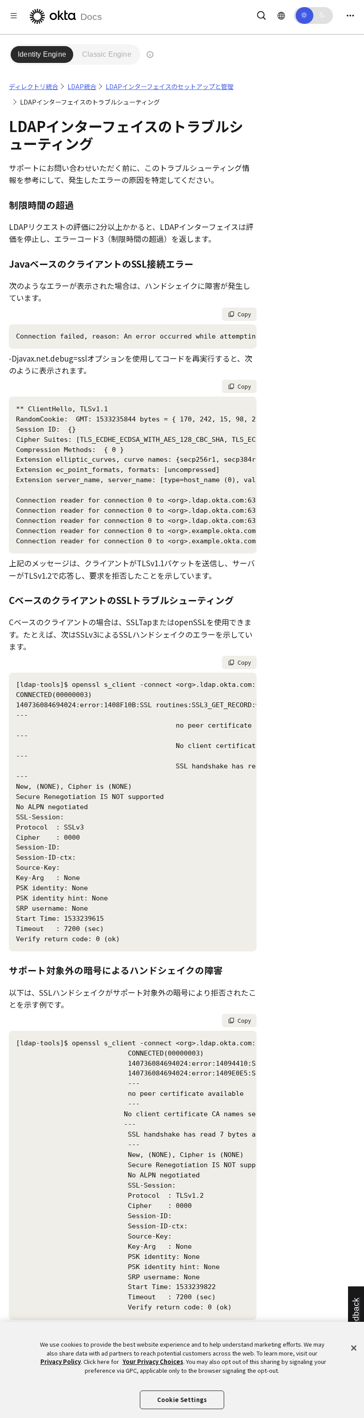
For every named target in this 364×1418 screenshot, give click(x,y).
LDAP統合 (81, 86)
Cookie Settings (182, 1399)
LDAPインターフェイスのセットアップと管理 (169, 86)
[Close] (354, 1348)
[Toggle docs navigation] (13, 15)
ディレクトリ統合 (33, 86)
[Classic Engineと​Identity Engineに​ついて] (150, 54)
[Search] (261, 13)
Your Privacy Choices (153, 1361)
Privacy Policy (60, 1361)
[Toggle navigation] (350, 15)
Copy (244, 314)
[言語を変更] (281, 15)
